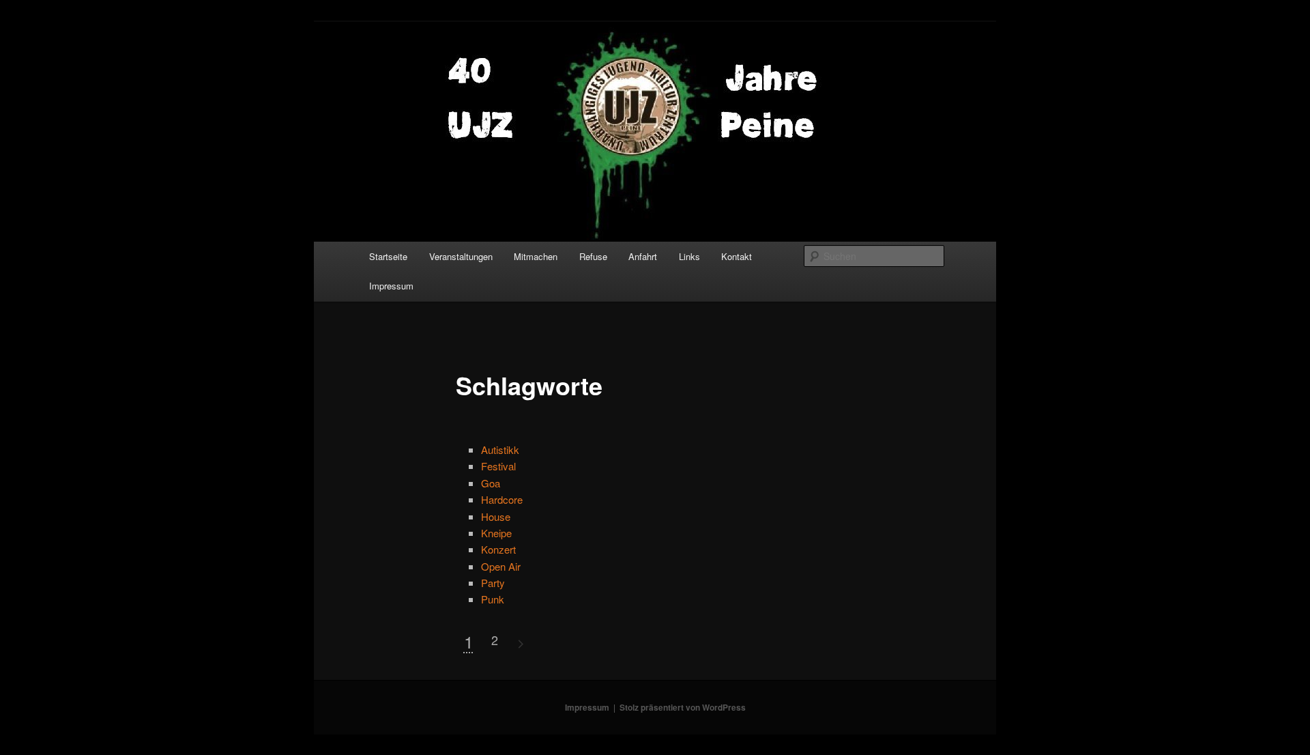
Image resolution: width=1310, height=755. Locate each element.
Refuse (593, 256)
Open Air (501, 566)
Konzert (498, 549)
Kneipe (496, 533)
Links (689, 256)
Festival (498, 466)
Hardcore (502, 499)
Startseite (388, 256)
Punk (492, 599)
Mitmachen (535, 256)
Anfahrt (642, 256)
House (495, 516)
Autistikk (500, 449)
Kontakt (736, 256)
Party (493, 582)
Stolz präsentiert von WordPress (683, 707)
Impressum (391, 285)
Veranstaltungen (461, 256)
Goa (490, 483)
